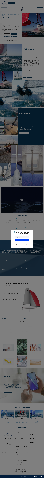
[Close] (42, 476)
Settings (36, 476)
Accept (40, 476)
